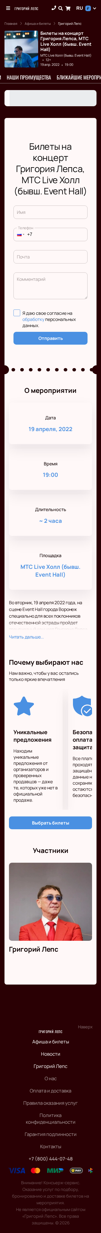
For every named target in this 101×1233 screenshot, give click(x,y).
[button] (19, 234)
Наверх (85, 1027)
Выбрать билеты (50, 823)
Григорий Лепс (26, 8)
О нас (51, 1078)
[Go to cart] (68, 8)
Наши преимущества (29, 77)
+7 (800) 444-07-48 (51, 1158)
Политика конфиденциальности (50, 1118)
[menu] (8, 8)
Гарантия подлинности (51, 1134)
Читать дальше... (26, 637)
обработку (33, 319)
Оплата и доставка (50, 1090)
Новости (50, 1054)
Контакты (50, 1146)
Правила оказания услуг (50, 1103)
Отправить (50, 338)
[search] (60, 8)
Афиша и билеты (50, 1041)
